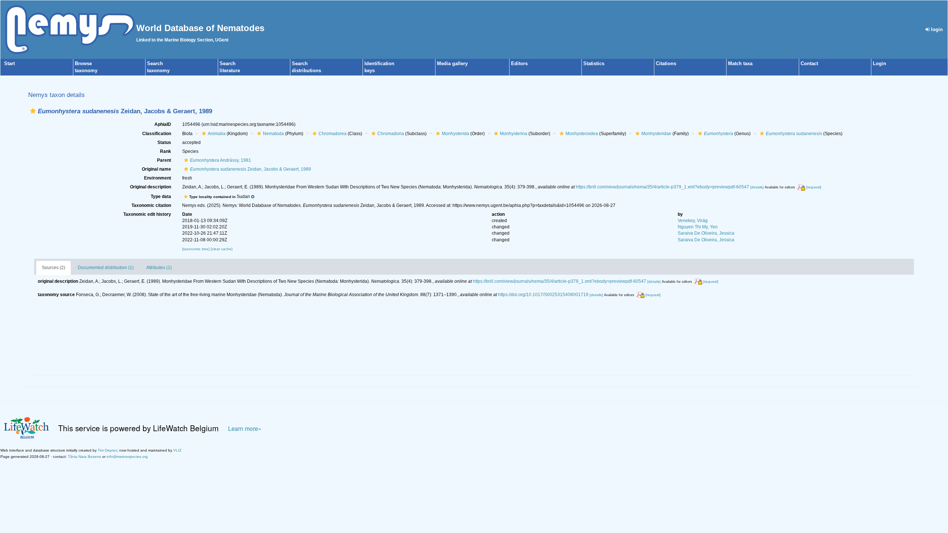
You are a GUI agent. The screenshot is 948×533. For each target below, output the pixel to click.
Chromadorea (332, 133)
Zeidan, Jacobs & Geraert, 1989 (250, 169)
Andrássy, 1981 (220, 160)
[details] (757, 187)
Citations (666, 63)
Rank (165, 151)
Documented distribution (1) (106, 267)
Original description (150, 187)
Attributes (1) (159, 267)
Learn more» (244, 428)
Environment (157, 178)
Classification (156, 133)
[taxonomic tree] (196, 249)
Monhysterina (513, 133)
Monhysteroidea (581, 133)
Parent (164, 160)
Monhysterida (455, 133)
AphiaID (162, 124)
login (936, 29)
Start (9, 63)
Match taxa (740, 63)
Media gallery (452, 63)
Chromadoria (390, 133)
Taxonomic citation (151, 205)
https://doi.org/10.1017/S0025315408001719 (543, 294)
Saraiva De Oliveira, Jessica (706, 233)
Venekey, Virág (693, 220)
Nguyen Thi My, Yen (698, 226)
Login (879, 63)
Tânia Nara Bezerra (84, 457)
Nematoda (273, 133)
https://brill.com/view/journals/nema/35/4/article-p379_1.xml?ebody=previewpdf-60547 (662, 187)
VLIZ (177, 450)
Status (164, 142)
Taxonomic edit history (147, 214)
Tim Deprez (107, 450)
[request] (813, 187)
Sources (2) (53, 267)
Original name (156, 169)
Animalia (217, 133)
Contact (809, 63)
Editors (519, 63)
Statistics (593, 63)
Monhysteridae (656, 133)
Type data (161, 196)
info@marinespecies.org (127, 457)
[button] (33, 111)
